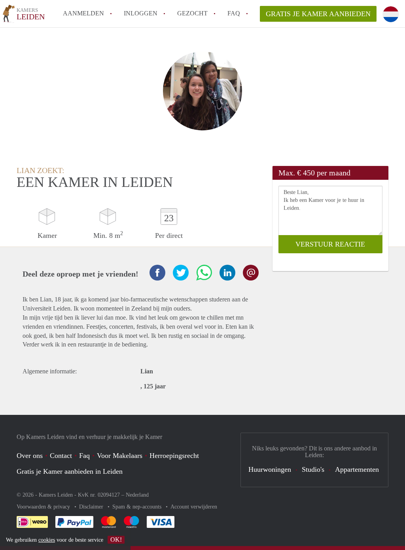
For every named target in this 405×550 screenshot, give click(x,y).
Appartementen (357, 469)
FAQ (233, 13)
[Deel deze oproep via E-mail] (251, 273)
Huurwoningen (269, 469)
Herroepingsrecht (174, 456)
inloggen (140, 13)
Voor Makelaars (119, 456)
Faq (84, 456)
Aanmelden (83, 13)
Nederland (137, 495)
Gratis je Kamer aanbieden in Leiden (70, 471)
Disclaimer (92, 507)
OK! (116, 539)
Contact (61, 456)
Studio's (313, 469)
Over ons (30, 456)
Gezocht (192, 13)
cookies (46, 540)
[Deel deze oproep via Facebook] (157, 273)
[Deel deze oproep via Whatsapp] (204, 273)
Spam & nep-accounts (137, 507)
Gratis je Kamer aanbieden (318, 14)
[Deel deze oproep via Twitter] (181, 273)
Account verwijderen (193, 507)
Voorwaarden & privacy (44, 507)
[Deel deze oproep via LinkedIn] (227, 273)
